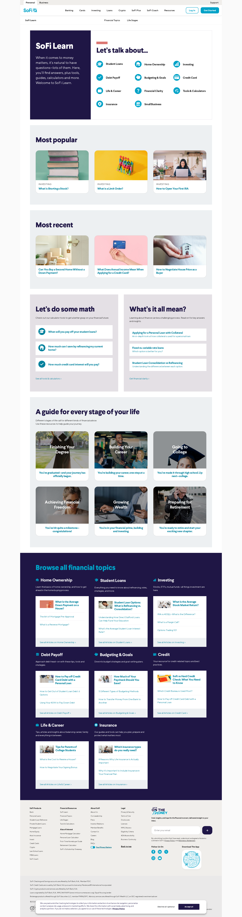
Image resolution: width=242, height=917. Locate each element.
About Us (94, 812)
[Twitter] (166, 852)
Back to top (126, 846)
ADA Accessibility (127, 835)
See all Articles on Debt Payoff (54, 713)
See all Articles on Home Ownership (57, 642)
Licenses (124, 824)
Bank (31, 812)
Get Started (210, 10)
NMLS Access (126, 828)
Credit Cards (34, 843)
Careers (93, 835)
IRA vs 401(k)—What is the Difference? (176, 614)
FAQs (93, 843)
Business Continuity (128, 839)
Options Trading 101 (167, 630)
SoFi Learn (64, 812)
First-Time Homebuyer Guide (71, 841)
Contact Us (95, 832)
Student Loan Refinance (38, 820)
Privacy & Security (127, 812)
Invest (32, 839)
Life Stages (64, 820)
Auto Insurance (35, 835)
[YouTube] (160, 858)
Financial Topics (66, 816)
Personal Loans (35, 816)
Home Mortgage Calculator (70, 833)
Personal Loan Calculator (69, 837)
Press (93, 820)
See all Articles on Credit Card (171, 713)
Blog (92, 839)
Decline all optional (166, 907)
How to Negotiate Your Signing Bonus (58, 767)
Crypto (32, 847)
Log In (192, 10)
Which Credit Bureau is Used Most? (174, 691)
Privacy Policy (170, 840)
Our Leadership (96, 816)
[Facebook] (153, 852)
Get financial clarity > (139, 378)
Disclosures (125, 820)
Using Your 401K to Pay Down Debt (57, 702)
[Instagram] (153, 858)
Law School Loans (36, 851)
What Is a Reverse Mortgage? (54, 624)
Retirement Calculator (68, 845)
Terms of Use (126, 816)
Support (214, 2)
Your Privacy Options (104, 847)
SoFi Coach (34, 859)
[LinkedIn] (160, 852)
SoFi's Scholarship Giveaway (71, 849)
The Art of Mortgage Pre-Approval (57, 616)
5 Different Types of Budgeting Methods (119, 691)
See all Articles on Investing (170, 642)
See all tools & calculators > (48, 378)
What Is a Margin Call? (168, 622)
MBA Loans (34, 855)
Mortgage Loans (36, 828)
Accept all (189, 907)
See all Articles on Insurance (112, 784)
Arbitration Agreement (187, 840)
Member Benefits (97, 828)
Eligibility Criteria (127, 832)
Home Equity (34, 832)
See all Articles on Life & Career (55, 784)
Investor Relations (97, 824)
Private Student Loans (38, 824)
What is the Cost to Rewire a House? (58, 759)
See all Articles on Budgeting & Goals (116, 713)
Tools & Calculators (67, 824)
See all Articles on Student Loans (114, 642)
